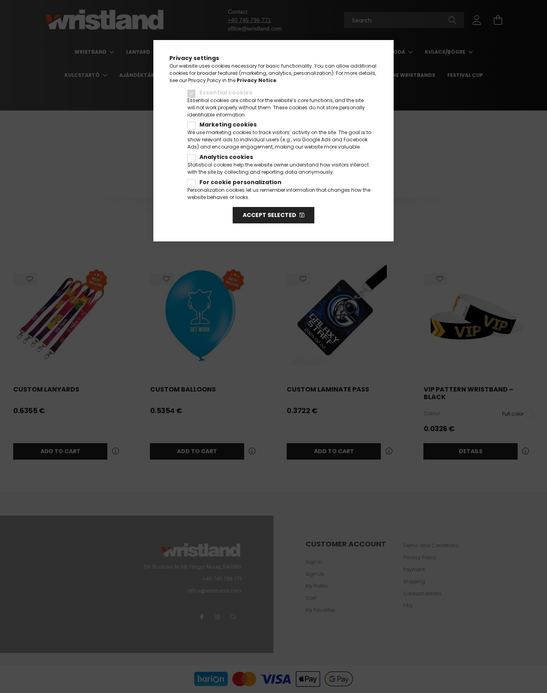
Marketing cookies (228, 125)
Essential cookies (225, 92)
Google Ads (316, 139)
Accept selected (269, 215)
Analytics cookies (226, 157)
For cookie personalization (240, 182)
